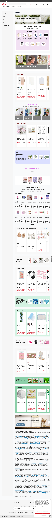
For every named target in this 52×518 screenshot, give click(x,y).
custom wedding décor (19, 490)
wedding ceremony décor (20, 448)
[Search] (27, 4)
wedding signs (28, 452)
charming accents (34, 452)
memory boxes (18, 476)
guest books (33, 475)
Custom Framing (4, 1)
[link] (17, 201)
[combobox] (17, 4)
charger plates (37, 466)
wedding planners (46, 435)
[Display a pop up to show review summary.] (24, 92)
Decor (4, 14)
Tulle (3, 22)
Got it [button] (43, 513)
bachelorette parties (45, 437)
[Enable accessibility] (50, 516)
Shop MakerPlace (20, 424)
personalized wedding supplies (42, 485)
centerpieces (17, 468)
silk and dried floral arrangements (35, 450)
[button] (42, 515)
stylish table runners (21, 466)
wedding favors (41, 491)
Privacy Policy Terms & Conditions (42, 511)
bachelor (38, 437)
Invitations (4, 20)
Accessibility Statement (19, 516)
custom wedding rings (32, 491)
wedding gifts (19, 436)
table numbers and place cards (41, 460)
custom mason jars (24, 443)
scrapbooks (44, 475)
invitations (35, 439)
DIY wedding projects (37, 442)
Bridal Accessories (6, 25)
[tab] (28, 28)
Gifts (3, 19)
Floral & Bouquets (6, 17)
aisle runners (45, 448)
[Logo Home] (5, 4)
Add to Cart (17, 206)
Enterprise (14, 1)
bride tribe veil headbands (35, 443)
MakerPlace (9, 1)
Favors (4, 16)
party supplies (37, 436)
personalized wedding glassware (41, 488)
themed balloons (41, 439)
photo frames (39, 475)
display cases (25, 476)
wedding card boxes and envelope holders (35, 463)
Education (18, 1)
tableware (27, 466)
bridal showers (24, 437)
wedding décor (26, 438)
